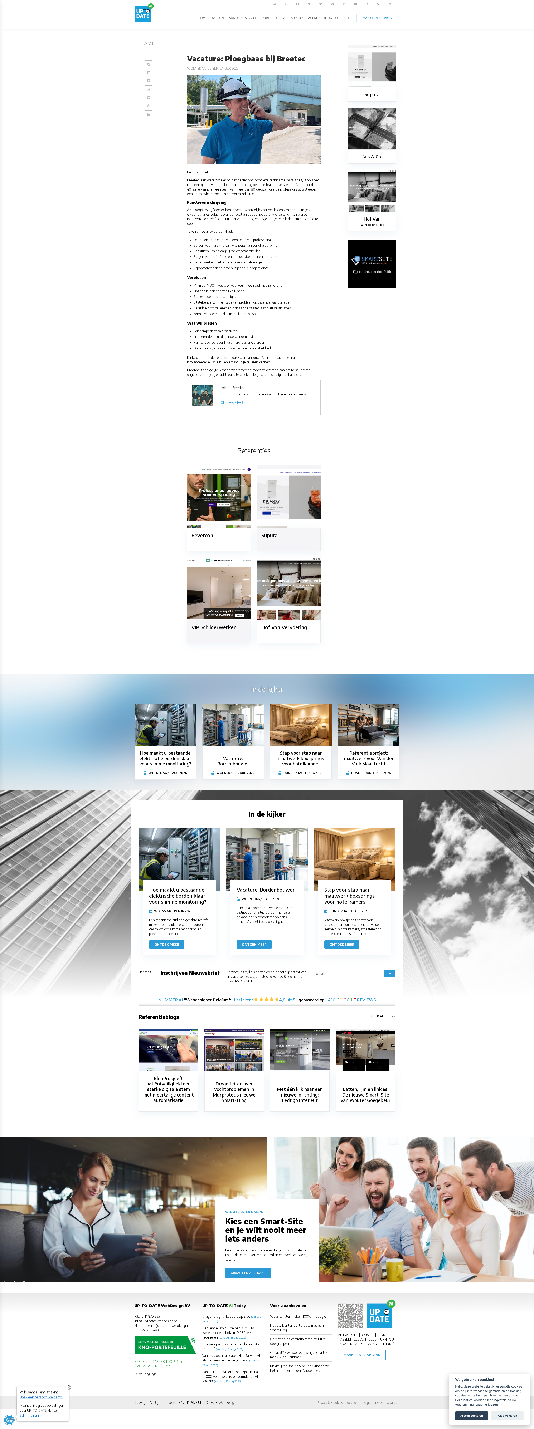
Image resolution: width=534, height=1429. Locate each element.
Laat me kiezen (487, 1404)
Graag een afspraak (248, 1273)
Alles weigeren (507, 1415)
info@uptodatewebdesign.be (156, 1321)
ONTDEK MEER (232, 402)
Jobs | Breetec (233, 387)
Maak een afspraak (361, 1355)
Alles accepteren (471, 1415)
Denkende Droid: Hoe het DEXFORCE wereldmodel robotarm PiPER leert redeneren (229, 1332)
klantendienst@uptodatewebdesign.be (163, 1326)
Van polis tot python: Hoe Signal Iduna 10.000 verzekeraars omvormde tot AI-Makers (230, 1376)
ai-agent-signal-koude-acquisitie (226, 1316)
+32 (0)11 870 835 (147, 1316)
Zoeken (393, 4)
